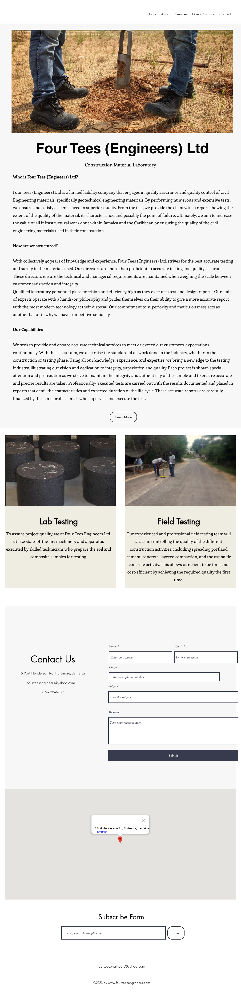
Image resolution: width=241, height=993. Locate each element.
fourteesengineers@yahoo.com (51, 683)
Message (114, 712)
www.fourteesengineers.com (129, 983)
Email (178, 646)
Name (112, 646)
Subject (113, 686)
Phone (113, 667)
